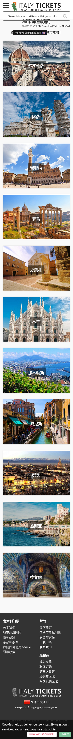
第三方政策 (47, 671)
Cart (67, 26)
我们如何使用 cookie (17, 647)
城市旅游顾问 (12, 632)
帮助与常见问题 (50, 632)
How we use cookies (42, 734)
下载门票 (46, 642)
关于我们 (9, 627)
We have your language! (28, 32)
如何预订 (46, 627)
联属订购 (46, 666)
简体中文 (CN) (30, 26)
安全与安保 (47, 637)
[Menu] (6, 6)
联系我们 (46, 647)
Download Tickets (51, 26)
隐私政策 (9, 637)
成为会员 (46, 661)
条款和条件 (10, 642)
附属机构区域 (49, 681)
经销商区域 (47, 676)
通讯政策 (9, 652)
